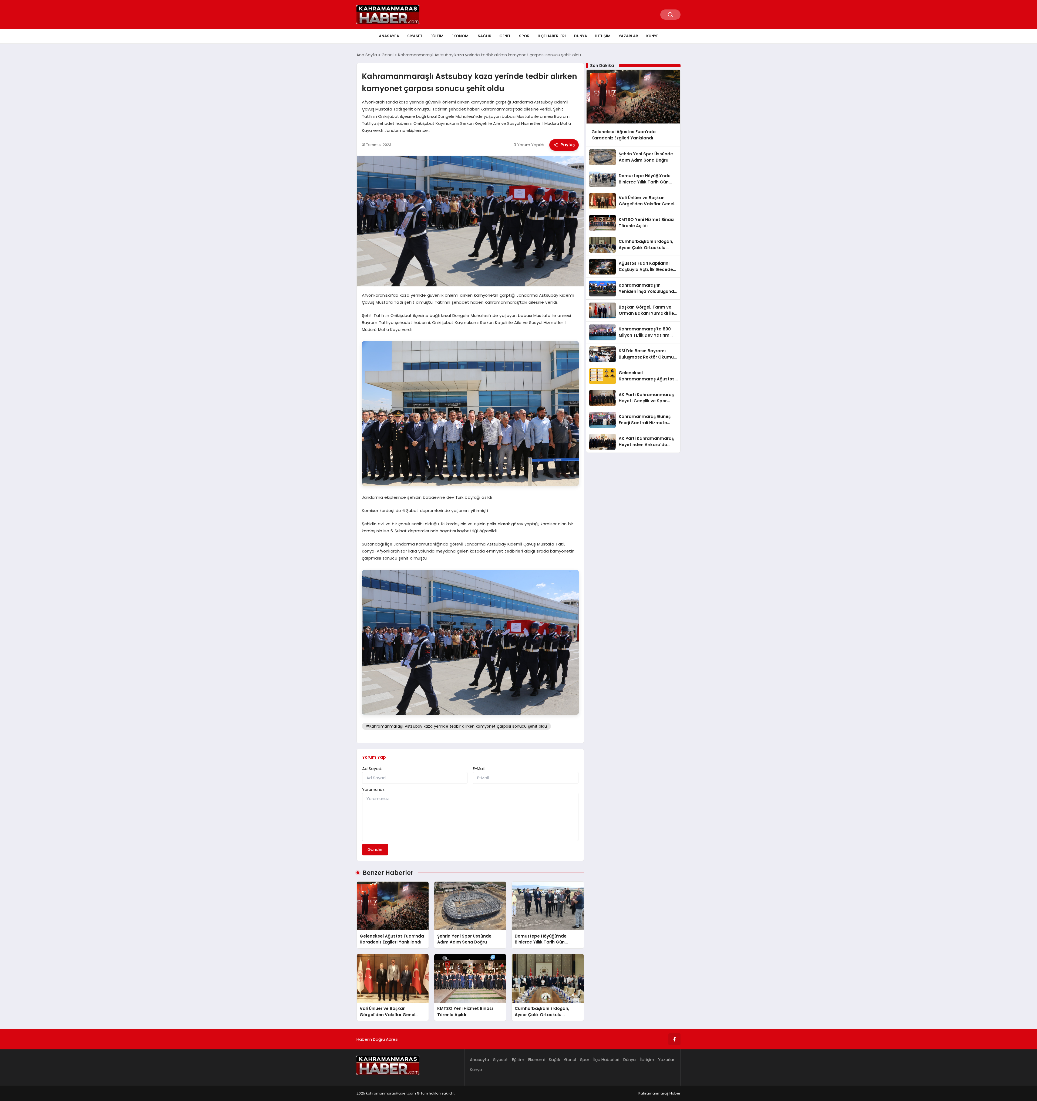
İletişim (603, 36)
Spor (524, 36)
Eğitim (436, 36)
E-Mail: (479, 768)
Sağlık (484, 36)
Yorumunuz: (373, 789)
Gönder (375, 849)
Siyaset (414, 36)
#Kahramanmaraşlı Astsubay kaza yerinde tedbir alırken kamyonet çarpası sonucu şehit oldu (456, 726)
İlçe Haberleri (552, 36)
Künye (652, 36)
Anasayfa (389, 36)
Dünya (580, 36)
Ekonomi (461, 36)
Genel (505, 36)
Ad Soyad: (372, 768)
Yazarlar (628, 36)
